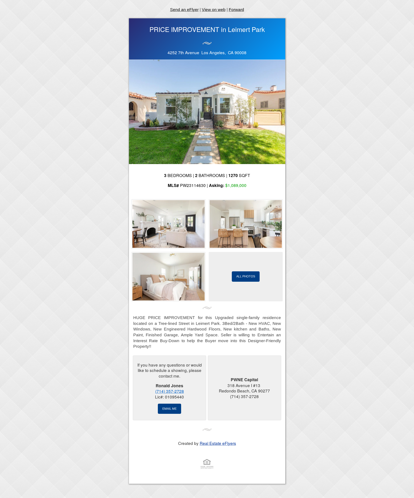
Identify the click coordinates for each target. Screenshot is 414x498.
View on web (214, 9)
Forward (236, 9)
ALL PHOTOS (245, 276)
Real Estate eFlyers (218, 443)
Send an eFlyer (184, 9)
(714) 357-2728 (169, 391)
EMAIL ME (169, 408)
